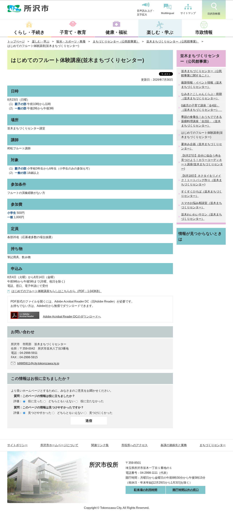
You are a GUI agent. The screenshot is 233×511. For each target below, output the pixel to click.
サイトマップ (188, 13)
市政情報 (204, 32)
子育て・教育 (73, 32)
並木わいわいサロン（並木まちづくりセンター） (201, 216)
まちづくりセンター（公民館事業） (116, 41)
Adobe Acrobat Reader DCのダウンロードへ (72, 316)
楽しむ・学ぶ (160, 32)
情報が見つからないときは (200, 236)
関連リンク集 (100, 445)
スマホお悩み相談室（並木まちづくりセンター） (201, 205)
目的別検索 (214, 13)
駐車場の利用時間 (145, 489)
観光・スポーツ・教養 (71, 41)
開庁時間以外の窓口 (186, 489)
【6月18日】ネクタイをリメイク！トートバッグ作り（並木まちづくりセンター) (201, 180)
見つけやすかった (39, 412)
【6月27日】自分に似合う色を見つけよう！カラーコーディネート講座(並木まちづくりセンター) (202, 162)
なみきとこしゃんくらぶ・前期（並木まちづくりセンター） (201, 96)
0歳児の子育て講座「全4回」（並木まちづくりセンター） (201, 107)
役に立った (35, 401)
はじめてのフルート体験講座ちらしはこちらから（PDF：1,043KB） (56, 291)
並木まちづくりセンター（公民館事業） (172, 41)
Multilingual (167, 13)
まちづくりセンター (213, 445)
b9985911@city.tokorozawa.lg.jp (38, 363)
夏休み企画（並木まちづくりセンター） (201, 146)
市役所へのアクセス (134, 445)
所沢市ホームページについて (59, 445)
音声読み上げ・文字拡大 (146, 12)
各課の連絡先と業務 (174, 445)
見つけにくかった (100, 412)
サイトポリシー (17, 445)
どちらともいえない (61, 401)
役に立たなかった (92, 401)
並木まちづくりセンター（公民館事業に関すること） (201, 73)
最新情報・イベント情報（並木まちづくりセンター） (201, 84)
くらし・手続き (29, 32)
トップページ (16, 41)
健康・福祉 (116, 32)
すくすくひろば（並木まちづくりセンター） (201, 193)
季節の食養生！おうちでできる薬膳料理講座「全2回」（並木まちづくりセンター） (201, 121)
